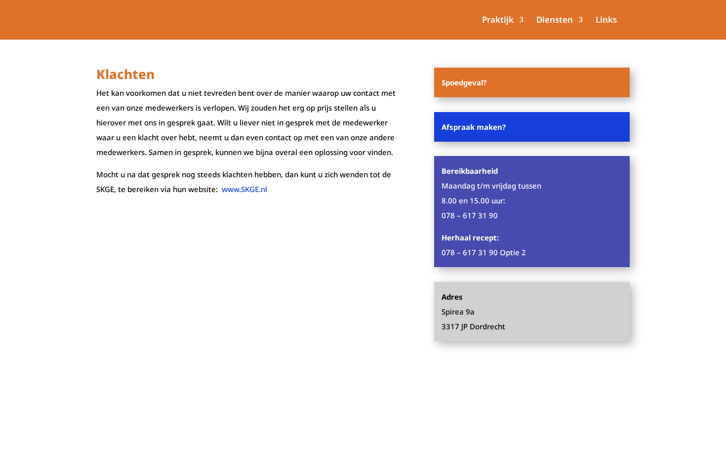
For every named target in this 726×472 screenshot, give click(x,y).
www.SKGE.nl (244, 189)
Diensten (554, 20)
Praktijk (498, 20)
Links (606, 20)
